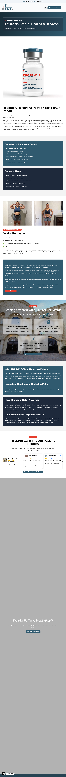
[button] (45, 8)
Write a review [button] (12, 464)
